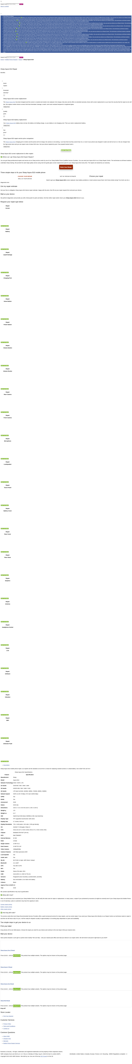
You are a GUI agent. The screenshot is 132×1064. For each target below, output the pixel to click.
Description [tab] (6, 765)
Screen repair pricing (6, 904)
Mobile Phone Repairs (11, 59)
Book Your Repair (66, 150)
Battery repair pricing (6, 907)
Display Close (6, 106)
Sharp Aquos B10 (10, 102)
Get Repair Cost (17, 955)
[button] (1, 1)
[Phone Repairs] (7, 11)
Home (2, 59)
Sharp (20, 59)
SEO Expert (43, 1056)
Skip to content (5, 6)
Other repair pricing (6, 909)
